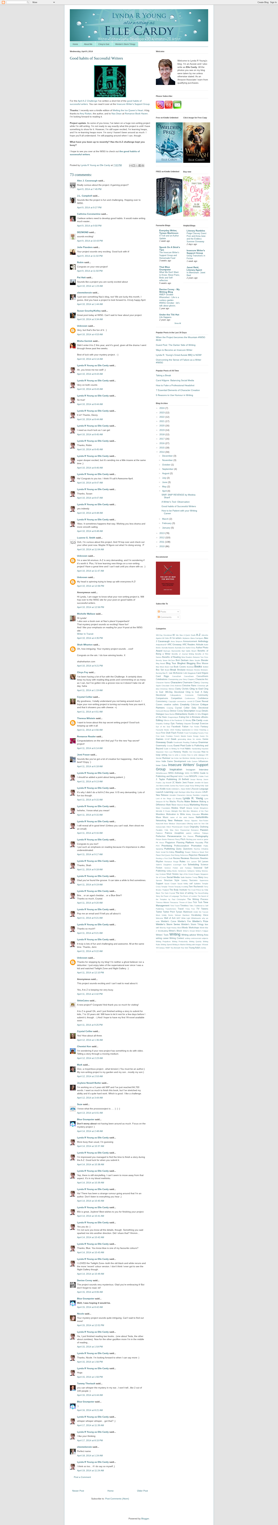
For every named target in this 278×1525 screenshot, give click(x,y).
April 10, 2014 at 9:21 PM (90, 665)
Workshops (194, 928)
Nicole (80, 1313)
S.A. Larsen (192, 862)
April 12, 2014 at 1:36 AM (90, 1040)
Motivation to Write (175, 814)
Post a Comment (82, 1477)
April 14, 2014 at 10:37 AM (90, 1146)
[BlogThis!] (133, 165)
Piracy (177, 839)
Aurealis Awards (168, 648)
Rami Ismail (160, 852)
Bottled (205, 667)
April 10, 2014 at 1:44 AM (90, 304)
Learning (168, 792)
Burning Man (161, 673)
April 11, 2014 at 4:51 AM (90, 711)
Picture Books (161, 839)
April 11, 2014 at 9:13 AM (90, 781)
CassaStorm (202, 676)
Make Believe (191, 801)
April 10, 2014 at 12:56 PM (90, 607)
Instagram (190, 770)
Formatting (193, 733)
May (164, 486)
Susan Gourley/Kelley (89, 310)
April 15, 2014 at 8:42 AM (90, 1307)
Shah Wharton (85, 644)
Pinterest (170, 839)
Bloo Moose (202, 663)
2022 (162, 417)
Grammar (203, 742)
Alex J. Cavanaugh (87, 180)
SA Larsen (203, 861)
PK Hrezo (160, 843)
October (166, 464)
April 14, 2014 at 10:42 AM (90, 1237)
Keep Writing (195, 786)
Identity (193, 758)
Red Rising (175, 855)
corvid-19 (191, 701)
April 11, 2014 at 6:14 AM (90, 748)
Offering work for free (196, 824)
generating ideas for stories (189, 739)
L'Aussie (195, 789)
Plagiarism (170, 842)
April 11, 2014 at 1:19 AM (90, 690)
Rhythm (159, 861)
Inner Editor (161, 765)
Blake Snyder (195, 660)
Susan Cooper (170, 884)
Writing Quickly (195, 941)
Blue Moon (160, 667)
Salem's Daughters (164, 865)
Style (176, 880)
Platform (189, 842)
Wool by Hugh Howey (168, 928)
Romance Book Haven (136, 113)
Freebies (169, 736)
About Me (88, 44)
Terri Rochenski (196, 887)
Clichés (185, 689)
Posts (163, 611)
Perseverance (174, 836)
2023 (162, 412)
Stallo (183, 877)
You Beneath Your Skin (179, 948)
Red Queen (166, 855)
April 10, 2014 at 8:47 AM (90, 482)
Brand (167, 670)
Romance (168, 862)
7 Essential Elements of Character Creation (178, 390)
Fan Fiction (194, 727)
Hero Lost (169, 752)
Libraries (198, 792)
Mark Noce (171, 805)
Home (75, 44)
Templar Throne (167, 887)
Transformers (170, 909)
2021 (162, 421)
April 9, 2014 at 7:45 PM (89, 189)
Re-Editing (170, 852)
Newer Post (78, 1490)
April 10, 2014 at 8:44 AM (90, 404)
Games (159, 739)
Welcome (159, 918)
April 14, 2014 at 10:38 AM (90, 1164)
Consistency (161, 701)
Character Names (163, 683)
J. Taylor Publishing (166, 779)
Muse (158, 817)
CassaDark (176, 676)
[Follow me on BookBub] (169, 108)
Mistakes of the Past (199, 811)
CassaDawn (189, 676)
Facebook (176, 727)
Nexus (187, 821)
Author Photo (202, 648)
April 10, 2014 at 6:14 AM (90, 359)
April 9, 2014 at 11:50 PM (90, 271)
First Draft (166, 733)
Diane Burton (170, 714)
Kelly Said (204, 786)
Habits (188, 749)
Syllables (197, 884)
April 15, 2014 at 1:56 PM (90, 1361)
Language (203, 789)
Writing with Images (193, 945)
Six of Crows (161, 877)
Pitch (183, 839)
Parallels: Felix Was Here (167, 830)
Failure (185, 727)
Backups (166, 651)
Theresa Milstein (86, 718)
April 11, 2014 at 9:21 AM (90, 918)
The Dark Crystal (168, 893)
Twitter (159, 912)
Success (193, 880)
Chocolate (165, 686)
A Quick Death (189, 635)
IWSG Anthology (176, 773)
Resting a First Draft (164, 858)
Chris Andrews (176, 686)
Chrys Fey (82, 672)
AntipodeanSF (161, 645)
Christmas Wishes (167, 689)
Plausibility (199, 843)
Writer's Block (175, 931)
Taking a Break (163, 375)
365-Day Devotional (164, 635)
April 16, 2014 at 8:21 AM (90, 1410)
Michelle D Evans (163, 811)
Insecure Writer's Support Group (133, 104)
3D (173, 635)
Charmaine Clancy (191, 682)
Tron (193, 909)
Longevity (204, 795)
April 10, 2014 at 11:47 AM (90, 571)
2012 (162, 537)
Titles (191, 906)
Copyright (172, 701)
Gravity (170, 746)
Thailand (165, 890)
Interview (203, 769)
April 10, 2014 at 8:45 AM (90, 434)
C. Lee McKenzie (174, 673)
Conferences (190, 698)
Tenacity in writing (181, 887)
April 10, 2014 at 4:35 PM (90, 638)
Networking (161, 820)
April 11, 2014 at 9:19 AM (90, 884)
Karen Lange (184, 786)
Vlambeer (186, 915)
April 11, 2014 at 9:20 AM (90, 902)
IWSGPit (193, 776)
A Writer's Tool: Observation (176, 502)
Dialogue (160, 714)
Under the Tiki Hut (169, 314)
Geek (173, 739)
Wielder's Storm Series (168, 924)
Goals (170, 742)
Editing (159, 720)
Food (186, 733)
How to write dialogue (196, 755)
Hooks (185, 752)
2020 (162, 425)
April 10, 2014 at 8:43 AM (90, 374)
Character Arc (201, 679)
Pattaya (205, 833)
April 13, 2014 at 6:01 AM (90, 1113)
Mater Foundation (163, 808)
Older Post (142, 1490)
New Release (175, 820)
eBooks (204, 717)
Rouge (175, 862)
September (168, 469)
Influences (203, 761)
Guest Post (179, 745)
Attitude (199, 644)
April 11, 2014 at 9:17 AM (90, 854)
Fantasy (204, 727)
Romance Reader (86, 736)
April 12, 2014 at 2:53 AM (90, 1076)
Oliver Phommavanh (174, 827)
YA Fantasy (160, 948)
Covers (159, 704)
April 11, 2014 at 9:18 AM (90, 869)
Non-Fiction (203, 821)
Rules (182, 861)
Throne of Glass (185, 902)
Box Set (160, 670)
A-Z (198, 634)
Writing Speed (166, 945)
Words (185, 928)
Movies (204, 814)
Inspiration (176, 769)
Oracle (186, 827)
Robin (80, 262)
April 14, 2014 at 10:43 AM (90, 1252)
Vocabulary (196, 915)
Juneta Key (174, 786)
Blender (204, 660)
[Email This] (130, 165)
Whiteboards (196, 918)
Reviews (185, 858)
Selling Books (172, 871)
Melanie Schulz (192, 808)
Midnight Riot (176, 811)
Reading (179, 852)
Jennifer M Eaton (201, 783)
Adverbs (205, 635)
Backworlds (176, 651)
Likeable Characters (177, 795)
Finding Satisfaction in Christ (187, 730)
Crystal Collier (85, 697)
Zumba (203, 948)
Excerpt (195, 723)
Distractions (181, 714)
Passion (204, 830)
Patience (159, 833)
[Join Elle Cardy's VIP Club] (177, 108)
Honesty (177, 752)
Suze (79, 1104)
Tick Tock (197, 902)
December (167, 456)
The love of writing (184, 893)
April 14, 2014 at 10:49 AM (90, 1273)
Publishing (169, 848)
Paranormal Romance (189, 830)
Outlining (204, 827)
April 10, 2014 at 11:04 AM (90, 549)
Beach (193, 651)
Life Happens (165, 317)
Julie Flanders (85, 247)
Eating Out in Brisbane (189, 717)
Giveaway (161, 742)
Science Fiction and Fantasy (177, 868)
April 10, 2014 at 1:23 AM (90, 286)
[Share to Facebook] (139, 165)
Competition (176, 698)
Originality (194, 827)
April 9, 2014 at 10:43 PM (90, 240)
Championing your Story (177, 679)
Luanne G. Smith (86, 537)
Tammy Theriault (86, 1383)
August (166, 473)
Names (191, 817)
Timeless (184, 906)
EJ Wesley (187, 720)
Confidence (203, 698)
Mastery (204, 805)
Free (206, 733)
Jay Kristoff (166, 783)
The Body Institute (178, 890)
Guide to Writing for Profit (174, 749)
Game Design (193, 736)
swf (191, 883)
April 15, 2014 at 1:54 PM (90, 1346)
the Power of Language (170, 896)
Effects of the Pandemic (173, 720)
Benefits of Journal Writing (183, 654)
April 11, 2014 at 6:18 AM (90, 766)
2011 (162, 542)
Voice (205, 915)
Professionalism (181, 846)
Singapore (204, 874)
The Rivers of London (188, 896)
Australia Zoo (180, 648)
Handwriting (196, 749)
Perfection (160, 836)
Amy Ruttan (86, 113)
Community (203, 695)
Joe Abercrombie (162, 786)
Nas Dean (116, 113)
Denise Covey (85, 1280)
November (167, 460)
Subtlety (184, 880)
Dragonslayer (173, 717)
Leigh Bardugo (179, 792)
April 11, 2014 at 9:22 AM (90, 951)
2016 (162, 443)
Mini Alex (186, 811)
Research (203, 855)
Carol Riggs (162, 676)
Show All (177, 323)
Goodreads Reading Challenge (185, 742)
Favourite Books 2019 (165, 730)
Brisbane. (204, 670)
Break (173, 669)
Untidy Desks (167, 915)
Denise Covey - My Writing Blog (169, 290)
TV (197, 908)
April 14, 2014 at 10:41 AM (90, 1216)
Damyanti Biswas (162, 711)
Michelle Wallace (86, 613)
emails (205, 720)
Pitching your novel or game (197, 839)
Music (165, 817)
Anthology (203, 641)
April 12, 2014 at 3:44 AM (90, 1097)
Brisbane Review (193, 670)
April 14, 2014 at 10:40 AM (90, 1200)
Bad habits (186, 651)
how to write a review (177, 755)
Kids (157, 789)
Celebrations (161, 679)
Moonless (160, 814)
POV (158, 846)
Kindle (163, 789)
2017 (162, 438)
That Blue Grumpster (165, 268)
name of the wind (178, 817)
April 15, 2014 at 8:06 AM (90, 1292)
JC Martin (176, 782)
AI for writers (176, 638)
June (165, 482)
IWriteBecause (161, 773)
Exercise (204, 723)
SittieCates (83, 1000)
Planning (180, 842)
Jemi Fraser (83, 754)
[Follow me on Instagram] (160, 108)
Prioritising (167, 845)
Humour (166, 758)
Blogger (145, 1518)
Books (198, 666)
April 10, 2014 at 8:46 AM (90, 467)
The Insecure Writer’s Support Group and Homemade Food (169, 255)
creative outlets (171, 704)
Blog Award (160, 663)
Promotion (196, 845)
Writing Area (202, 935)
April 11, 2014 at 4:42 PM (90, 994)
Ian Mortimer (184, 758)
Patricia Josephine (174, 833)
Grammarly (161, 745)
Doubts (191, 714)
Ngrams (194, 821)
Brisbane (181, 670)
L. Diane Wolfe (184, 789)
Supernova (204, 880)
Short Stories (172, 874)
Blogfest (181, 663)
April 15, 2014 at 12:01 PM (90, 1325)
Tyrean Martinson (184, 912)
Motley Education (193, 814)
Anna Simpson (176, 641)
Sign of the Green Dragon (189, 874)
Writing (174, 934)
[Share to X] (136, 165)
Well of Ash (170, 918)
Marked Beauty (183, 805)
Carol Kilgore (202, 673)
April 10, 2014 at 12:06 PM (90, 586)
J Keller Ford (203, 776)
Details (205, 711)
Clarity (178, 689)
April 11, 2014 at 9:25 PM (90, 1025)
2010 (162, 546)
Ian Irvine (175, 758)
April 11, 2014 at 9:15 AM (90, 799)
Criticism (195, 704)
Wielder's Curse (168, 921)
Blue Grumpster (85, 1119)
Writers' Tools (162, 935)
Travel (181, 909)
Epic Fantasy (177, 723)
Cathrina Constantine (89, 214)
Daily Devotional (200, 708)
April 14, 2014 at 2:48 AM (90, 1131)
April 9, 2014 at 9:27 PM (89, 207)
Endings (167, 724)
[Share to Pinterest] (142, 165)
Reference (184, 855)
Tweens (204, 909)
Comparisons (162, 698)
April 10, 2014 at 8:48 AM (90, 513)
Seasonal (198, 868)
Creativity (185, 704)
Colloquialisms (175, 695)
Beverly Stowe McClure (165, 660)
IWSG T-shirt (183, 776)
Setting (198, 871)
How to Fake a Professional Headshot (175, 385)
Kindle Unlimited (172, 789)
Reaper (188, 852)
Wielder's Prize (200, 921)
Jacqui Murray (196, 779)
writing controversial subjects (196, 938)
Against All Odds (162, 638)
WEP (178, 918)
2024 (162, 408)
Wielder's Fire (184, 921)
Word (179, 928)
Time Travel (175, 906)
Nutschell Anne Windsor (165, 824)
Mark (79, 1064)
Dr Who (198, 714)
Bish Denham (182, 660)
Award (159, 650)
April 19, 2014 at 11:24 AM (90, 1470)
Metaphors (204, 808)
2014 (162, 452)
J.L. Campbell (84, 195)
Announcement (190, 641)
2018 (162, 434)
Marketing (195, 804)
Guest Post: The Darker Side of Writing (175, 345)
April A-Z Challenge (87, 101)
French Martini (180, 736)
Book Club (169, 667)
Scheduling (193, 864)
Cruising (170, 708)
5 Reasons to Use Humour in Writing (174, 395)
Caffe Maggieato (189, 673)
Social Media (173, 877)
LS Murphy (177, 798)
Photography (201, 836)
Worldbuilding (163, 931)
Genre (205, 739)
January (166, 527)
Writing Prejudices (163, 941)
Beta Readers (186, 657)
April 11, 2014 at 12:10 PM (90, 972)
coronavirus (181, 701)
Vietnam (178, 915)
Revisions (194, 858)
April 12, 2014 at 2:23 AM (90, 1058)
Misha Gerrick (84, 341)
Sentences (182, 871)
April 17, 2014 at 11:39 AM (90, 1425)
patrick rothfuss (193, 833)
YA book (205, 945)
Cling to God (103, 44)
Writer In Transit (85, 634)
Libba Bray (190, 792)
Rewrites (204, 858)
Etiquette (187, 724)
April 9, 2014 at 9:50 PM (89, 225)
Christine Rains (189, 685)
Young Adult (194, 948)
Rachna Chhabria (201, 849)
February (167, 523)
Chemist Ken (84, 1046)
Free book (160, 736)
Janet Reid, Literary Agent (194, 268)
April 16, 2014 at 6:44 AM (90, 1395)
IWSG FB (189, 773)
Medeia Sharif (178, 808)
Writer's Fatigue (202, 931)
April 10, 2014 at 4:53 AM (90, 334)
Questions (188, 849)
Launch (159, 792)
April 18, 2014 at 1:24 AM (90, 1455)
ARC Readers (188, 644)
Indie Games (192, 761)
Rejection (193, 855)
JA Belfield (183, 779)
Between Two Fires (200, 657)
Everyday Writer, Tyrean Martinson (168, 231)
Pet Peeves (188, 836)
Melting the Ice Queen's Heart (128, 110)
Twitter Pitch (169, 912)
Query (179, 849)
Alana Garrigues (196, 638)
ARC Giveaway (174, 644)
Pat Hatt (81, 277)
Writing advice (188, 934)
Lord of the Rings (163, 798)
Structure (168, 880)
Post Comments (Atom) (117, 1498)
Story (200, 877)
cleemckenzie (84, 292)
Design (198, 711)
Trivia (187, 909)
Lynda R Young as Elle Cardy (93, 365)
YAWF (167, 948)
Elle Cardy (197, 720)
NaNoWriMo (202, 817)
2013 (162, 533)
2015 (162, 447)
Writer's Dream (189, 931)
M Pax (166, 802)
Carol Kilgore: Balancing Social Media (175, 380)
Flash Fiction (177, 733)
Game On (204, 736)
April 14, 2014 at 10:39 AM (90, 1182)
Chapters (191, 679)
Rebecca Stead (198, 852)
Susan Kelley (182, 884)
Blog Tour (171, 663)
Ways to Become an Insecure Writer (174, 350)
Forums (201, 733)
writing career (162, 938)
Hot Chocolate (195, 752)
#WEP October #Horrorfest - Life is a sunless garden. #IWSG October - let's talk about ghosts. (169, 300)
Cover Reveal (201, 701)
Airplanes (186, 638)
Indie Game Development (174, 761)
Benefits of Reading (171, 657)
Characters (176, 682)
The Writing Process (197, 899)
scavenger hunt (179, 865)
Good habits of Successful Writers (179, 506)
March (165, 519)
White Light (185, 918)
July (164, 478)
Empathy (159, 724)
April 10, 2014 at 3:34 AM (90, 319)
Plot (206, 842)
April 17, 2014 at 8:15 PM (90, 1440)
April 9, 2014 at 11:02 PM (90, 256)
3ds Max (179, 635)
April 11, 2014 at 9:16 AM (90, 833)
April (164, 491)
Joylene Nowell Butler (89, 1083)
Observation (181, 824)
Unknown (82, 326)
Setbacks (191, 871)
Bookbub (190, 667)
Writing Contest (176, 938)
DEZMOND (82, 232)
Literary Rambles (196, 230)
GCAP (167, 739)
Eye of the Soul (163, 727)
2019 (162, 430)
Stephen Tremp (191, 877)
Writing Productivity (180, 941)
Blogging (191, 663)
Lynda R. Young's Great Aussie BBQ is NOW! (179, 355)
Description (189, 710)
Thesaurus (174, 902)
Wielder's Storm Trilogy (125, 44)
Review (176, 858)
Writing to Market (179, 945)
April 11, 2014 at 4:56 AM (90, 730)
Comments (165, 617)
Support (159, 883)
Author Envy (190, 648)
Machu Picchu (176, 801)
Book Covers (180, 667)
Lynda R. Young (193, 798)
